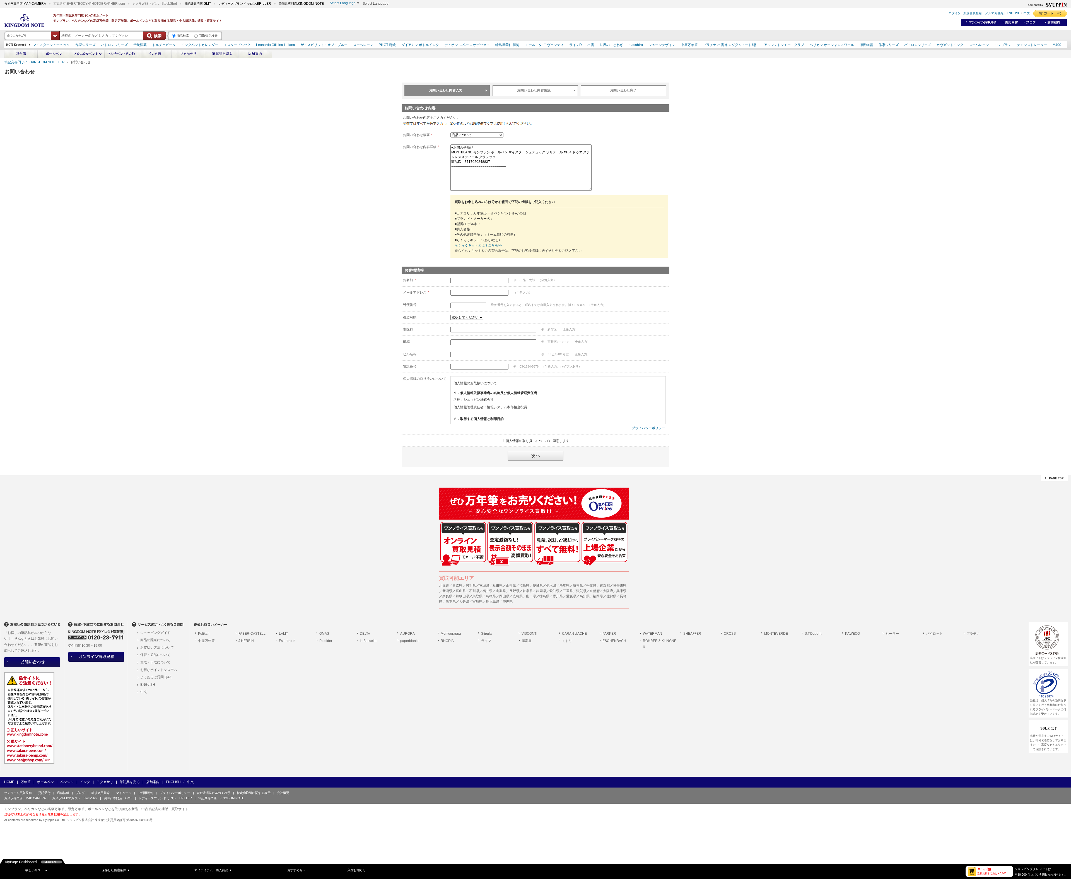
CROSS (730, 634)
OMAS (324, 634)
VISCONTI (529, 634)
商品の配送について (155, 640)
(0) (1059, 13)
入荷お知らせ (357, 870)
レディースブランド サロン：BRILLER (165, 798)
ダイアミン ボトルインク (420, 45)
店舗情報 (63, 793)
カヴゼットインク (950, 45)
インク (85, 782)
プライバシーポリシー (648, 428)
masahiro (636, 45)
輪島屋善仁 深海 (507, 45)
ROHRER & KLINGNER (659, 644)
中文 (1027, 13)
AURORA (407, 634)
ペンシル (67, 782)
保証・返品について (155, 655)
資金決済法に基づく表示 (213, 793)
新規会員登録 (972, 13)
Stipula (486, 634)
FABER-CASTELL (252, 634)
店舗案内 (153, 782)
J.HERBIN (246, 641)
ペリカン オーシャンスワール (832, 45)
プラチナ (973, 634)
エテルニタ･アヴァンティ (544, 45)
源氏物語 (866, 45)
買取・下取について (155, 662)
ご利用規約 (145, 793)
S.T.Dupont (813, 634)
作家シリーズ (85, 45)
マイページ (123, 793)
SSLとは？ (1049, 728)
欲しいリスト (36, 870)
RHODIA (447, 641)
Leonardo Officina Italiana (275, 45)
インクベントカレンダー (199, 45)
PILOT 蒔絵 (387, 45)
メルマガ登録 (994, 13)
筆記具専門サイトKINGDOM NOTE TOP (34, 62)
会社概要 (283, 793)
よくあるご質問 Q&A (156, 677)
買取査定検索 (208, 35)
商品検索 (183, 35)
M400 (1057, 45)
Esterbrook (287, 641)
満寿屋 (527, 641)
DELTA (365, 634)
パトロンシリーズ (114, 45)
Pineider (325, 641)
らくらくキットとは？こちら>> (478, 245)
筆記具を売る (130, 782)
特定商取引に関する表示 (254, 793)
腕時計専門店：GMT (118, 798)
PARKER (609, 634)
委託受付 (44, 793)
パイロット (934, 634)
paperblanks (409, 641)
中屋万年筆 (689, 45)
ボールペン (45, 782)
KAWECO (852, 634)
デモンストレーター (1032, 45)
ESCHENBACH (614, 641)
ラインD (575, 45)
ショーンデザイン (661, 45)
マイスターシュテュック (51, 45)
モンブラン (1003, 45)
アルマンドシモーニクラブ (784, 45)
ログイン (955, 13)
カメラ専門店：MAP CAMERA (25, 798)
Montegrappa (451, 634)
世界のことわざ (611, 45)
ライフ (486, 641)
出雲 (590, 45)
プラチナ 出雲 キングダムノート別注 (730, 45)
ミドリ (567, 641)
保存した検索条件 (116, 870)
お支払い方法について (157, 647)
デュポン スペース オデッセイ (467, 45)
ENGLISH (1013, 13)
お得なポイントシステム (158, 670)
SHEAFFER (692, 634)
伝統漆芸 (140, 45)
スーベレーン (363, 45)
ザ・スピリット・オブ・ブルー (324, 45)
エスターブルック (237, 45)
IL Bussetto (368, 641)
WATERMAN (652, 634)
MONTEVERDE (776, 634)
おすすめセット (298, 870)
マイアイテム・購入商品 (213, 870)
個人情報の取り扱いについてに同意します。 (539, 441)
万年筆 (26, 782)
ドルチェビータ (164, 45)
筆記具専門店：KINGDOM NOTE (221, 798)
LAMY (283, 634)
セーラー (892, 634)
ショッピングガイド (155, 633)
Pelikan (203, 634)
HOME (9, 782)
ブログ (80, 793)
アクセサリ (105, 782)
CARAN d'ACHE (574, 634)
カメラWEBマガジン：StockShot (74, 798)
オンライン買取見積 (18, 793)
